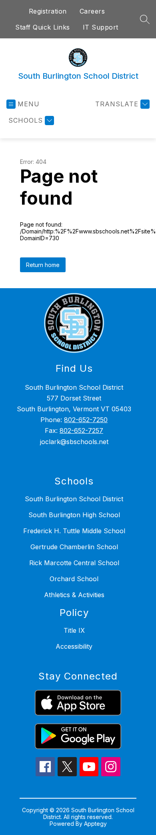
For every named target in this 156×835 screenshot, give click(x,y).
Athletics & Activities (74, 595)
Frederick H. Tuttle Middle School (74, 531)
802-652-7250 (86, 420)
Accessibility (74, 646)
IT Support (100, 27)
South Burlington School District (74, 499)
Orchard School (74, 579)
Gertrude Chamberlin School (74, 547)
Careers (92, 11)
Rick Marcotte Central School (74, 563)
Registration (48, 11)
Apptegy (95, 823)
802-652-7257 (81, 430)
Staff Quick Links (42, 27)
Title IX (74, 630)
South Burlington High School (74, 515)
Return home (43, 264)
